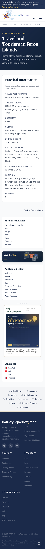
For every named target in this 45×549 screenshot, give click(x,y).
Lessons (24, 399)
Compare (33, 391)
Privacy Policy (8, 468)
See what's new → (10, 7)
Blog (6, 283)
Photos (7, 235)
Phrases (8, 244)
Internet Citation (29, 403)
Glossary (24, 407)
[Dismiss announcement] (42, 4)
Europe (13, 24)
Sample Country (31, 468)
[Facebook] (4, 445)
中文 (10, 371)
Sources (27, 481)
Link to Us (28, 486)
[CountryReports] (16, 14)
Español (11, 368)
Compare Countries (13, 286)
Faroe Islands (25, 24)
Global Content (11, 289)
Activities (8, 273)
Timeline (8, 241)
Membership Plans (32, 440)
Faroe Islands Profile (14, 225)
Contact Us (6, 463)
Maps (7, 228)
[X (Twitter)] (10, 445)
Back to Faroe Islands (33, 210)
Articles (8, 276)
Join (26, 427)
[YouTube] (17, 445)
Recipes (8, 231)
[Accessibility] (39, 542)
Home (4, 24)
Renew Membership (32, 431)
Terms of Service (9, 472)
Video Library (10, 293)
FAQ (26, 458)
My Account (29, 436)
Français (11, 378)
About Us (6, 458)
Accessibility (7, 477)
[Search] (34, 18)
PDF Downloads (8, 520)
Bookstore (9, 280)
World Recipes (11, 296)
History (7, 238)
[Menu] (40, 17)
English (5, 498)
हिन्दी (9, 374)
